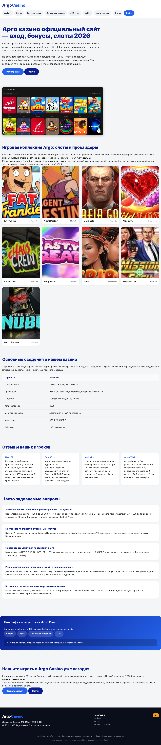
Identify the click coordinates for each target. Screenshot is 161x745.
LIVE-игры (74, 13)
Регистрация (12, 71)
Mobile (88, 13)
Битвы (19, 13)
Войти (129, 13)
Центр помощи (102, 13)
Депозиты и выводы (56, 13)
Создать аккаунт (14, 691)
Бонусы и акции (34, 13)
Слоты (118, 13)
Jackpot (7, 13)
